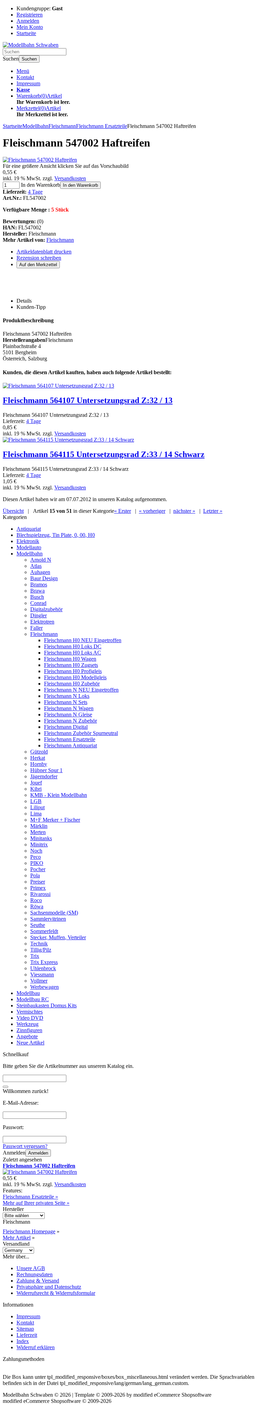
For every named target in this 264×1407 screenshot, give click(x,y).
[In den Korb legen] (5, 1087)
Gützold (39, 752)
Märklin (38, 826)
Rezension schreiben (38, 258)
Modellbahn (29, 553)
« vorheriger (152, 511)
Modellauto (28, 547)
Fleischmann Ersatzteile (69, 739)
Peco (35, 857)
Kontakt (25, 77)
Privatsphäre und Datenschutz (48, 1287)
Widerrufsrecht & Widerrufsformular (55, 1293)
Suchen (29, 59)
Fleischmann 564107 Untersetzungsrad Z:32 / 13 (88, 400)
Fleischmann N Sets (65, 702)
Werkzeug (27, 1024)
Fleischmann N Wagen (69, 708)
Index (22, 1341)
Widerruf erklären (35, 1347)
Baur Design (44, 578)
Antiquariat (28, 529)
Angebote (27, 1036)
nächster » (184, 511)
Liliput (37, 807)
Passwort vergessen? (25, 1146)
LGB (36, 801)
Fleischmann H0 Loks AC (72, 653)
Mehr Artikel (17, 1238)
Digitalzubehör (46, 609)
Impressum (28, 83)
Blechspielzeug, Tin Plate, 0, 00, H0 (55, 535)
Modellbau (28, 993)
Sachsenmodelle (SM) (54, 913)
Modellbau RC (32, 999)
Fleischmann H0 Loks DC (72, 646)
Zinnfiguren (29, 1030)
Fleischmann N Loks (66, 696)
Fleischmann (60, 240)
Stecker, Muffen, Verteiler (58, 937)
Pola (35, 875)
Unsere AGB (30, 1268)
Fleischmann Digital (66, 727)
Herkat (37, 758)
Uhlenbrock (43, 968)
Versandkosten (70, 178)
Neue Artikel (30, 1043)
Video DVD (29, 1018)
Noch (36, 851)
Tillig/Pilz (40, 950)
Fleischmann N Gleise (68, 714)
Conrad (38, 603)
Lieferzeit (26, 1335)
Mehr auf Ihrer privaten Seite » (36, 1203)
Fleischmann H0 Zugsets (71, 665)
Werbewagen (44, 987)
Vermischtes (29, 1012)
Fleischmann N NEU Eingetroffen (81, 690)
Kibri (36, 789)
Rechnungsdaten (34, 1274)
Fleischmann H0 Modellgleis (75, 677)
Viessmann (42, 974)
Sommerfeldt (44, 931)
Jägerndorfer (43, 776)
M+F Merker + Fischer (55, 820)
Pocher (37, 869)
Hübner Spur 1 (46, 770)
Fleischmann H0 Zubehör (72, 683)
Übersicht (13, 511)
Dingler (38, 615)
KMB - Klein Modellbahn (58, 795)
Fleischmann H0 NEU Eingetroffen (82, 640)
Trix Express (44, 962)
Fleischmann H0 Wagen (70, 659)
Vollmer (38, 981)
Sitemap (25, 1329)
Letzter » (212, 511)
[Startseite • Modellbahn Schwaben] (30, 45)
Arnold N (40, 560)
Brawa (37, 591)
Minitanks (41, 838)
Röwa (36, 906)
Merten (38, 832)
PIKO (36, 863)
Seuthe (37, 925)
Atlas (36, 566)
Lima (36, 813)
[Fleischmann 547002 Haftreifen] (40, 160)
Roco (36, 900)
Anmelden (38, 1153)
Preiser (37, 882)
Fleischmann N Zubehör (70, 721)
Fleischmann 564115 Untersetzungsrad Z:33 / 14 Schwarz (104, 454)
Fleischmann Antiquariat (70, 745)
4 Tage (35, 192)
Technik (39, 943)
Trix (34, 956)
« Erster (122, 511)
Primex (38, 888)
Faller (36, 628)
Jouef (36, 783)
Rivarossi (40, 894)
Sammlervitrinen (48, 919)
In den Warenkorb (80, 185)
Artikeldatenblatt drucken (44, 252)
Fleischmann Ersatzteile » (30, 1197)
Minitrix (39, 844)
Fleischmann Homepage (29, 1231)
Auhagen (40, 572)
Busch (37, 597)
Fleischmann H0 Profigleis (73, 671)
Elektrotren (42, 622)
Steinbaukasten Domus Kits (46, 1005)
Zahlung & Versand (37, 1281)
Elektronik (27, 541)
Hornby (38, 764)
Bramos (38, 584)
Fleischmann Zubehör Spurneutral (81, 733)
